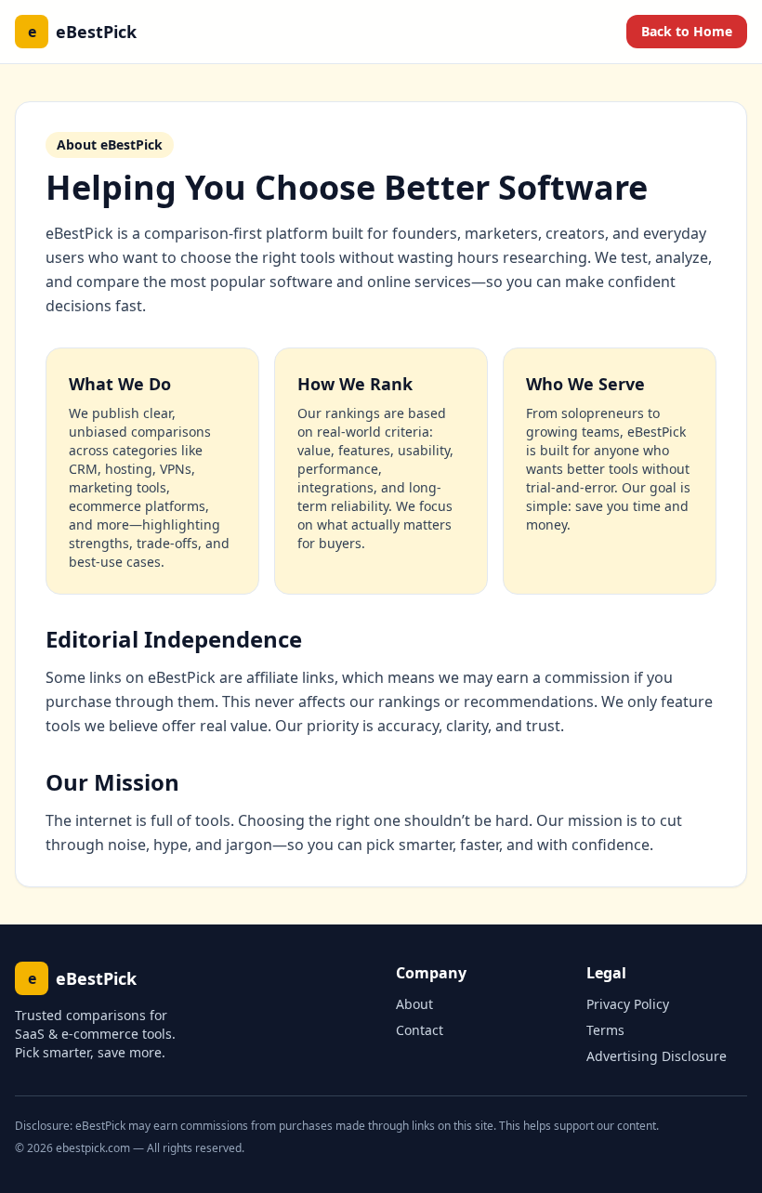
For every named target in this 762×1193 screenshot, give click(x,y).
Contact (419, 1030)
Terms (605, 1030)
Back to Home (686, 31)
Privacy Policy (627, 1004)
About (414, 1004)
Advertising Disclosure (656, 1056)
